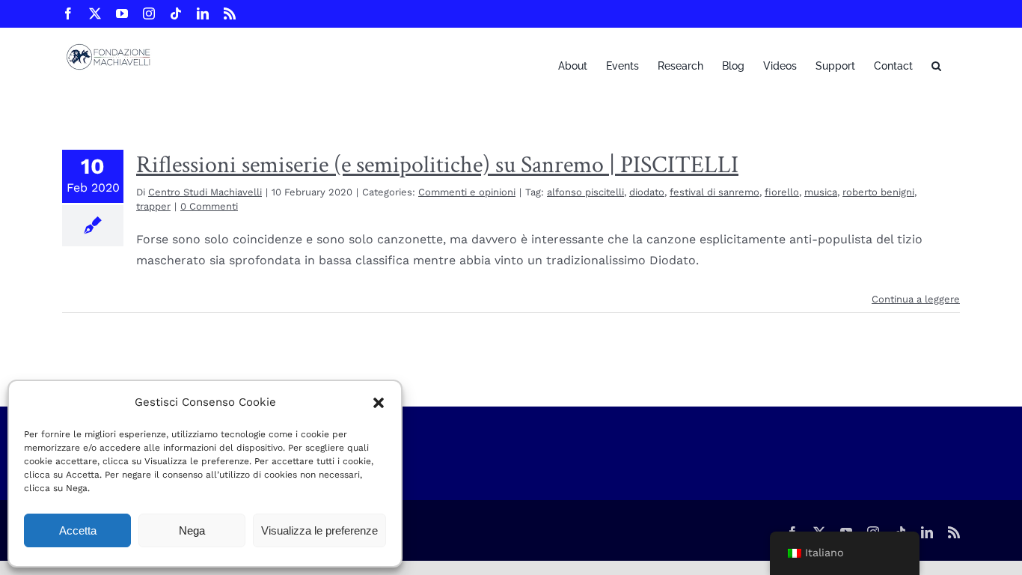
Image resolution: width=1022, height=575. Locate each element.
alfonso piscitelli (585, 192)
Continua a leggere (916, 299)
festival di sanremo (714, 192)
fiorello (782, 192)
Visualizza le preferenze (319, 530)
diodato (646, 192)
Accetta (78, 530)
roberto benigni (878, 192)
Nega (192, 530)
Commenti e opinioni (466, 192)
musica (820, 192)
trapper (153, 206)
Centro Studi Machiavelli (205, 192)
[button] (378, 402)
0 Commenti (209, 206)
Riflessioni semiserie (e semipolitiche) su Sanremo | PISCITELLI (437, 165)
